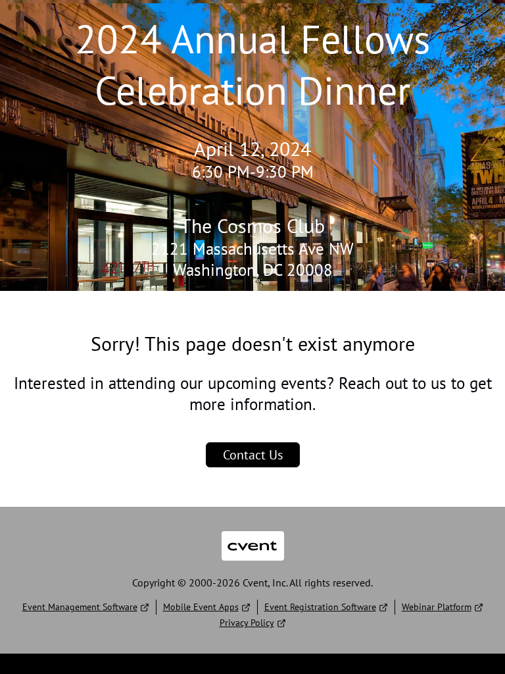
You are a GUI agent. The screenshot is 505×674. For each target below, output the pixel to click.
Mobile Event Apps (201, 607)
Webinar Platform (436, 607)
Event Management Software (79, 607)
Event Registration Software (320, 607)
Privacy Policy (247, 623)
